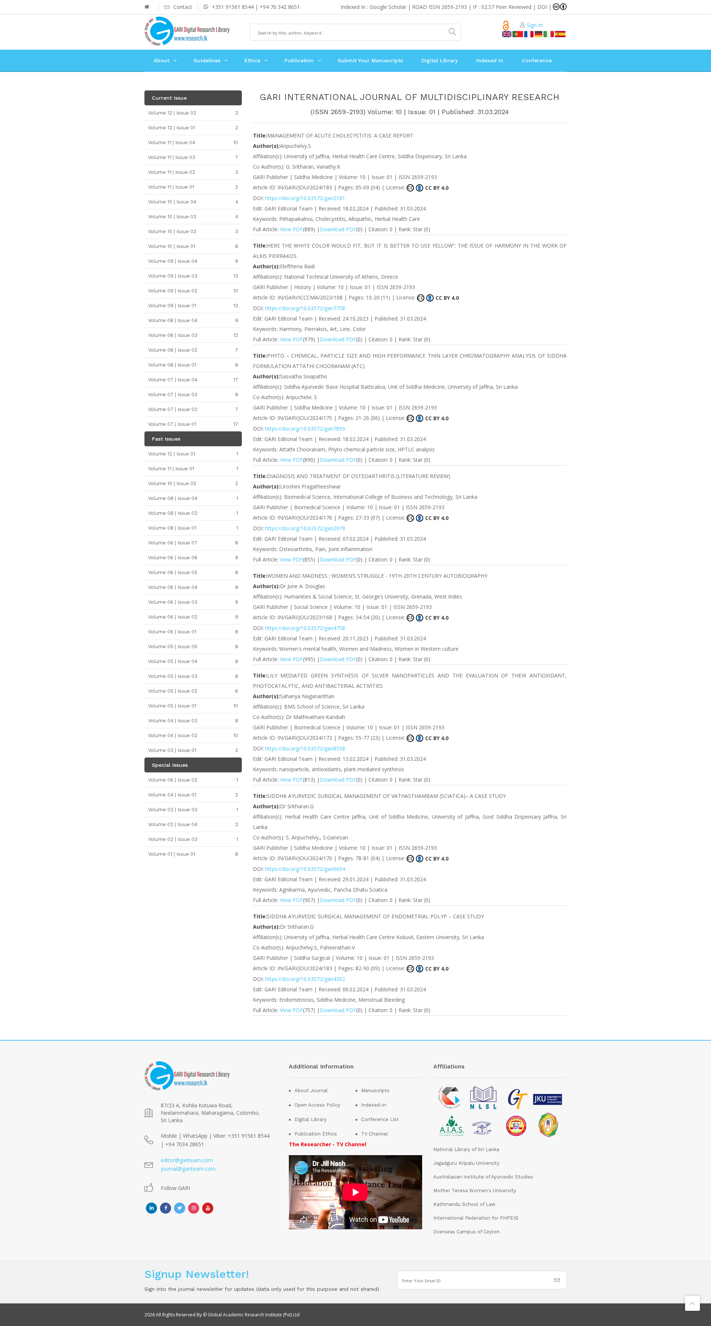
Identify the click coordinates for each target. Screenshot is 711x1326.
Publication (299, 60)
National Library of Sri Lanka (466, 1149)
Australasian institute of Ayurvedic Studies (483, 1177)
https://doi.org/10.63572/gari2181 (305, 198)
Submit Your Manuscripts (370, 60)
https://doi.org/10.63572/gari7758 (305, 308)
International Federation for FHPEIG (475, 1218)
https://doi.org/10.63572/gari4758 (305, 627)
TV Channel (374, 1134)
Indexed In (489, 60)
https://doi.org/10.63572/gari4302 (305, 978)
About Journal (311, 1090)
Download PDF (338, 229)
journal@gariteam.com (188, 1168)
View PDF (291, 229)
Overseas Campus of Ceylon (466, 1231)
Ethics (252, 60)
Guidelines (206, 60)
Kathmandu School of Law (464, 1204)
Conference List (380, 1119)
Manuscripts (375, 1090)
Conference (537, 60)
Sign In (535, 25)
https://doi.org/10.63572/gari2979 (305, 528)
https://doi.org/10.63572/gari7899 (305, 428)
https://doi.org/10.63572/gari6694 (305, 868)
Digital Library (439, 60)
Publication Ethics (315, 1134)
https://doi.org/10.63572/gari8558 (305, 748)
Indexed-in (373, 1105)
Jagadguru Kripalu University (466, 1163)
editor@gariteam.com (187, 1160)
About (161, 60)
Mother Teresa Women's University (474, 1190)
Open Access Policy (317, 1105)
